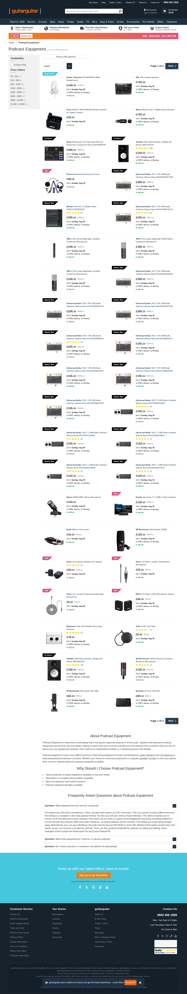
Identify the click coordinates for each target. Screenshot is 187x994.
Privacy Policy (85, 881)
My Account (151, 10)
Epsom (55, 928)
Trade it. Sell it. (101, 923)
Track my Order (17, 928)
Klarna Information (18, 951)
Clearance (171, 22)
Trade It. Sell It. (115, 3)
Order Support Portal (19, 923)
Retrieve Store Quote (19, 932)
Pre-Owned (148, 22)
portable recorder (148, 758)
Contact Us (155, 3)
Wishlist (154, 13)
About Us (143, 3)
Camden (56, 919)
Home (11, 42)
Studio (80, 22)
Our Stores (93, 3)
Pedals (70, 22)
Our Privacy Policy (103, 942)
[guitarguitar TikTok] (100, 887)
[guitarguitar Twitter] (86, 887)
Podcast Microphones (66, 57)
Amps (61, 22)
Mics (94, 22)
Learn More (118, 982)
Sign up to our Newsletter (93, 875)
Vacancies (99, 946)
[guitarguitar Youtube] (107, 887)
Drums (120, 22)
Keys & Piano (107, 22)
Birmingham (57, 914)
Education (99, 932)
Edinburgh (57, 923)
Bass (52, 22)
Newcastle (57, 937)
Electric (31, 22)
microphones (166, 755)
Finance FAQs (16, 937)
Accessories (133, 22)
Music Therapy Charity (105, 937)
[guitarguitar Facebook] (80, 887)
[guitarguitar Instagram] (93, 887)
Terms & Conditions (19, 946)
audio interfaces (147, 755)
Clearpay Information (19, 955)
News (97, 928)
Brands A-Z (130, 3)
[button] (164, 11)
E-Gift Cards (100, 919)
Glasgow (56, 932)
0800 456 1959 (171, 2)
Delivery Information (19, 919)
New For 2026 (17, 22)
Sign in (147, 13)
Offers (160, 22)
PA (87, 22)
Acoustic (42, 22)
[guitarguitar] (25, 11)
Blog (103, 3)
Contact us (15, 914)
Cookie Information (18, 942)
